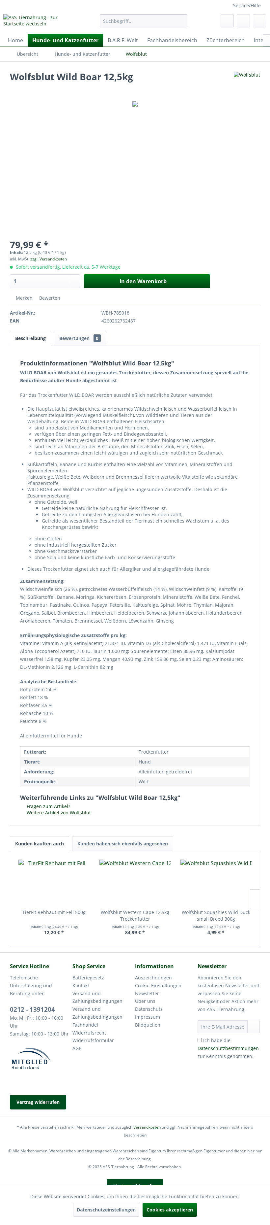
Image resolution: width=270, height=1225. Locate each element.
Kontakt (80, 985)
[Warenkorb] (259, 20)
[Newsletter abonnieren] (253, 1026)
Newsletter (147, 993)
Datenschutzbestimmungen (228, 1048)
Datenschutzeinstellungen (106, 1210)
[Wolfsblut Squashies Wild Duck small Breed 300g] (216, 883)
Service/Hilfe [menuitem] (247, 5)
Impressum (147, 1017)
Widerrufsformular (93, 1040)
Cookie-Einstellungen (158, 985)
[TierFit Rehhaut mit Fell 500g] (54, 883)
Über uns (145, 1001)
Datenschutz (149, 1009)
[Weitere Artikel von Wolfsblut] (247, 83)
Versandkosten (147, 1127)
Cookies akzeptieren (170, 1210)
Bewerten (49, 298)
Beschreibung (30, 338)
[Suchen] (181, 20)
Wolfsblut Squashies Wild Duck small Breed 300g (216, 915)
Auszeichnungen (153, 977)
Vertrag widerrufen (38, 1102)
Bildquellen (147, 1025)
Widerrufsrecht (89, 1033)
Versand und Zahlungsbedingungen (97, 997)
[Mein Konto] (243, 20)
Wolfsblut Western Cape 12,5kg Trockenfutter (135, 915)
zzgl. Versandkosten (48, 259)
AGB (77, 1048)
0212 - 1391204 (32, 1009)
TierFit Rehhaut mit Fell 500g (54, 912)
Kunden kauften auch (39, 843)
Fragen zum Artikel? (47, 806)
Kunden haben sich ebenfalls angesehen (122, 843)
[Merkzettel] (227, 20)
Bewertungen (78, 338)
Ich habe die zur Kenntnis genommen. (228, 1048)
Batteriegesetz (88, 977)
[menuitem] (144, 20)
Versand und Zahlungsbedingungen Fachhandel (97, 1017)
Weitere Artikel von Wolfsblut (58, 812)
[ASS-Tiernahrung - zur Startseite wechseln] (40, 22)
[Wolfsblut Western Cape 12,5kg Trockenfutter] (135, 883)
